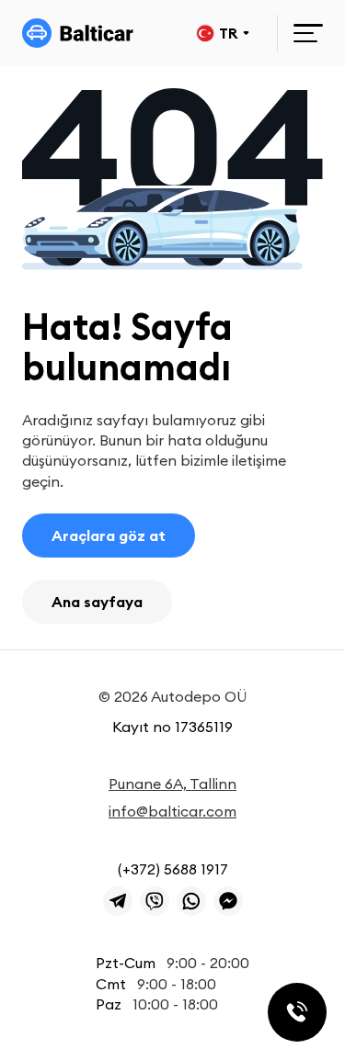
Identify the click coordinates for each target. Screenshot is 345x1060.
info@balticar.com (172, 811)
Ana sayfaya (97, 601)
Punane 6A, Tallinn (172, 783)
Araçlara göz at (109, 535)
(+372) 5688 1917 (173, 869)
